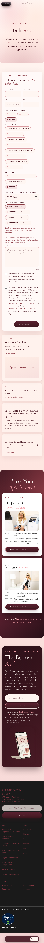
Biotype (26, 834)
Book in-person (8, 885)
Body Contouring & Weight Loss (9, 863)
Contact (26, 853)
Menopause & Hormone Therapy (11, 851)
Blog (25, 848)
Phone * (26, 99)
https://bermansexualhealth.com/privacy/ (22, 303)
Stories (26, 844)
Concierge (6, 889)
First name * (10, 89)
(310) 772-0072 (12, 353)
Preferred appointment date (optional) (21, 192)
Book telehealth (29, 885)
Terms (13, 928)
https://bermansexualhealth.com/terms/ (22, 308)
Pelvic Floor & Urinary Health (10, 844)
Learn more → (11, 452)
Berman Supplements (10, 874)
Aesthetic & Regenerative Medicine (11, 830)
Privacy (5, 928)
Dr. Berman (27, 829)
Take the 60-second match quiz (26, 619)
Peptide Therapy (8, 869)
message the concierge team (21, 622)
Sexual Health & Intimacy (8, 837)
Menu (7, 3)
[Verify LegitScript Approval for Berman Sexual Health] (8, 919)
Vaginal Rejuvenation (10, 858)
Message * (9, 245)
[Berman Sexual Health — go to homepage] (27, 3)
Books (25, 839)
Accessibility (24, 928)
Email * (8, 99)
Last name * (28, 89)
